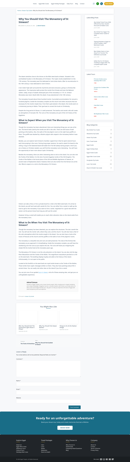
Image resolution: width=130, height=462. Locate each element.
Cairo (42, 445)
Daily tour (19, 445)
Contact (82, 4)
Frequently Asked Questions (74, 448)
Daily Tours (70, 4)
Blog (76, 4)
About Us (93, 445)
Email (18, 389)
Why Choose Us (70, 445)
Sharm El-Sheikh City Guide (99, 168)
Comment (19, 359)
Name (18, 381)
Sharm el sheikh (45, 452)
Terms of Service (95, 448)
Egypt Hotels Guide (99, 152)
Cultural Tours (20, 450)
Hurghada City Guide (99, 160)
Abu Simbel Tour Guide (99, 130)
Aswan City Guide (27, 10)
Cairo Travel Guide (99, 141)
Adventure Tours (21, 448)
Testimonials (69, 446)
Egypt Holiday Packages (58, 4)
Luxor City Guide (99, 164)
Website (18, 398)
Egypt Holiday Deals (99, 149)
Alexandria (44, 450)
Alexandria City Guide (99, 133)
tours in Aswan (43, 272)
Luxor (42, 446)
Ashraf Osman (41, 25)
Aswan (43, 448)
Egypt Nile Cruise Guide (99, 156)
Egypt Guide (99, 145)
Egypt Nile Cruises (44, 4)
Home (35, 4)
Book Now (65, 428)
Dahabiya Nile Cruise (22, 452)
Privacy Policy (94, 450)
